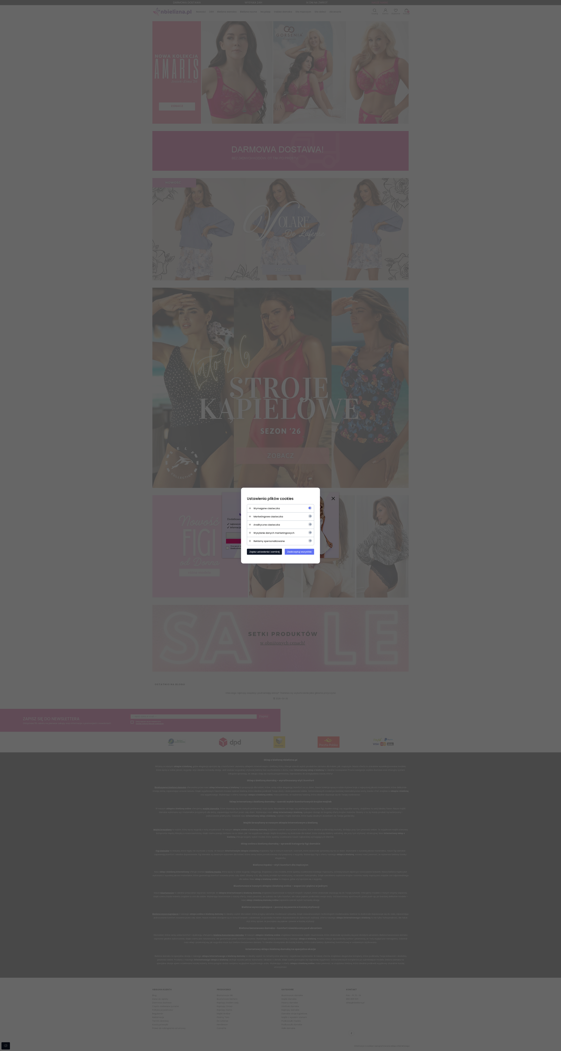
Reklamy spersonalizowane (269, 541)
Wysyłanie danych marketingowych (273, 532)
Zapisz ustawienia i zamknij (264, 551)
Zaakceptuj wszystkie (299, 551)
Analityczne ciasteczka (266, 524)
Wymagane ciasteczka (266, 508)
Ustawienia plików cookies (270, 498)
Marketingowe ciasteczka (268, 516)
